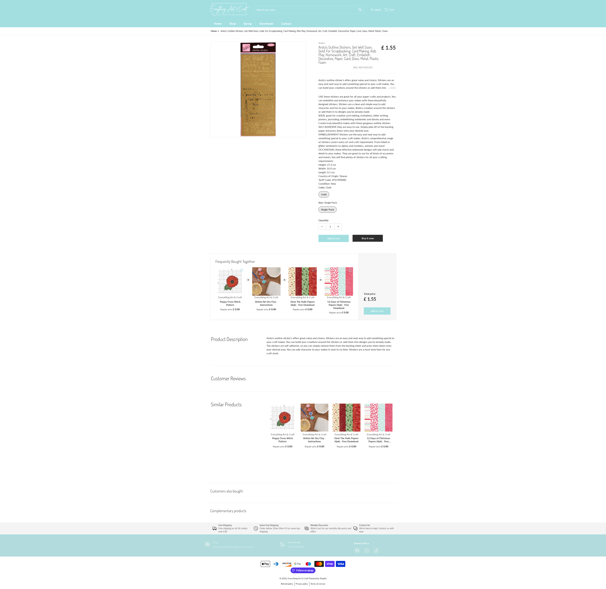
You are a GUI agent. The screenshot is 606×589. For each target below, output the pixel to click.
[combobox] (309, 9)
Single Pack (327, 209)
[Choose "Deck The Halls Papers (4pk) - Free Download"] (314, 270)
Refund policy (287, 584)
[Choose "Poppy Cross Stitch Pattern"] (241, 270)
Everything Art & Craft (298, 578)
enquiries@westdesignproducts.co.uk (233, 546)
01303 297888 (296, 546)
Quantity (323, 220)
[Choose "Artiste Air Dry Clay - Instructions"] (277, 270)
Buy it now (368, 238)
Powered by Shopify (318, 578)
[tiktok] (376, 550)
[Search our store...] (360, 9)
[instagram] (366, 550)
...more (392, 87)
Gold (324, 194)
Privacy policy (302, 584)
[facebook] (357, 550)
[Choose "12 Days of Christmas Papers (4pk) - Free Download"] (350, 270)
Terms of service (317, 584)
